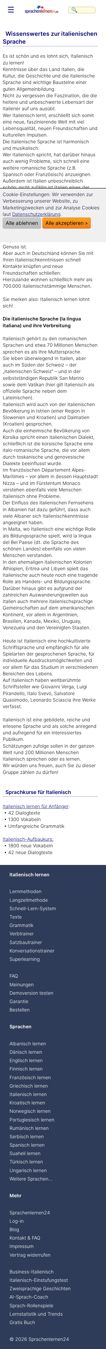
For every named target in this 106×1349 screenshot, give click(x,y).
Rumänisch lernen (29, 1128)
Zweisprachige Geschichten (40, 1288)
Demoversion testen (31, 993)
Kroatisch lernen (27, 1102)
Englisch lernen (26, 1060)
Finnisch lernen (26, 1069)
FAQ (14, 976)
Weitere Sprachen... (31, 1179)
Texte (16, 917)
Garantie (19, 1001)
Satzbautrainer (26, 942)
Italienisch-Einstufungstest (39, 1280)
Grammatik (21, 925)
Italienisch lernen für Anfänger (35, 806)
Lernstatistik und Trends (36, 1314)
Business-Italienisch (32, 1272)
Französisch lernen (30, 1077)
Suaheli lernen (25, 1153)
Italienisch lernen (28, 1094)
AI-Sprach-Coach (29, 1297)
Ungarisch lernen (28, 1170)
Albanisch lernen (28, 1043)
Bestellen (20, 1010)
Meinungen (22, 984)
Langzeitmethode (29, 900)
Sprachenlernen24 (30, 1212)
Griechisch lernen (29, 1086)
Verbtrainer (22, 933)
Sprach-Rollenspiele (31, 1305)
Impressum (22, 1246)
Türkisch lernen (26, 1162)
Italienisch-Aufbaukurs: (28, 839)
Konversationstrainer (32, 951)
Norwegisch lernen (30, 1111)
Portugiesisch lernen (32, 1120)
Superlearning (25, 959)
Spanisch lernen (27, 1145)
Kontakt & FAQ (25, 1238)
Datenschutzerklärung (36, 214)
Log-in (17, 1221)
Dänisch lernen (26, 1052)
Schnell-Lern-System (33, 908)
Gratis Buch (22, 1322)
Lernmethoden (26, 891)
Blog (14, 1229)
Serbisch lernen (27, 1136)
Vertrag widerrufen (30, 1255)
